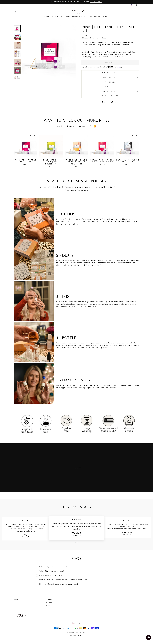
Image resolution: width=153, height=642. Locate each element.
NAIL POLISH (95, 17)
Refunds (49, 603)
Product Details (110, 73)
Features (110, 82)
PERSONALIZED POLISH (75, 17)
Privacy (48, 606)
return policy (110, 96)
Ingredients (110, 91)
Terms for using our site (54, 609)
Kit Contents (110, 77)
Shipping (84, 38)
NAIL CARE (57, 17)
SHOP (46, 17)
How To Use (110, 86)
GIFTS (106, 17)
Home (16, 600)
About (16, 603)
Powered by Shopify (76, 635)
